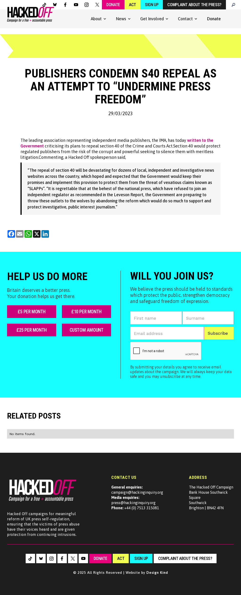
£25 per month (31, 330)
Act (132, 4)
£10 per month (86, 311)
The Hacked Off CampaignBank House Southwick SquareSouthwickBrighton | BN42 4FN (211, 497)
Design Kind (157, 573)
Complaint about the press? (194, 4)
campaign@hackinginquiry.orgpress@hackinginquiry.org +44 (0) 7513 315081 (137, 497)
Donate (113, 4)
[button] (98, 19)
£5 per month (32, 311)
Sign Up (151, 4)
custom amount (87, 330)
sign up (141, 558)
